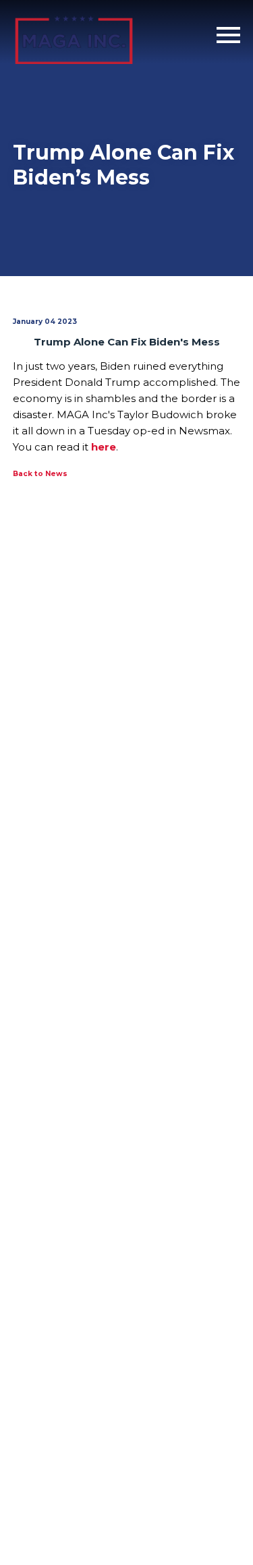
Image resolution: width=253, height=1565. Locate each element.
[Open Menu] (228, 35)
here (103, 446)
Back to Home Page (74, 35)
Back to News (40, 473)
